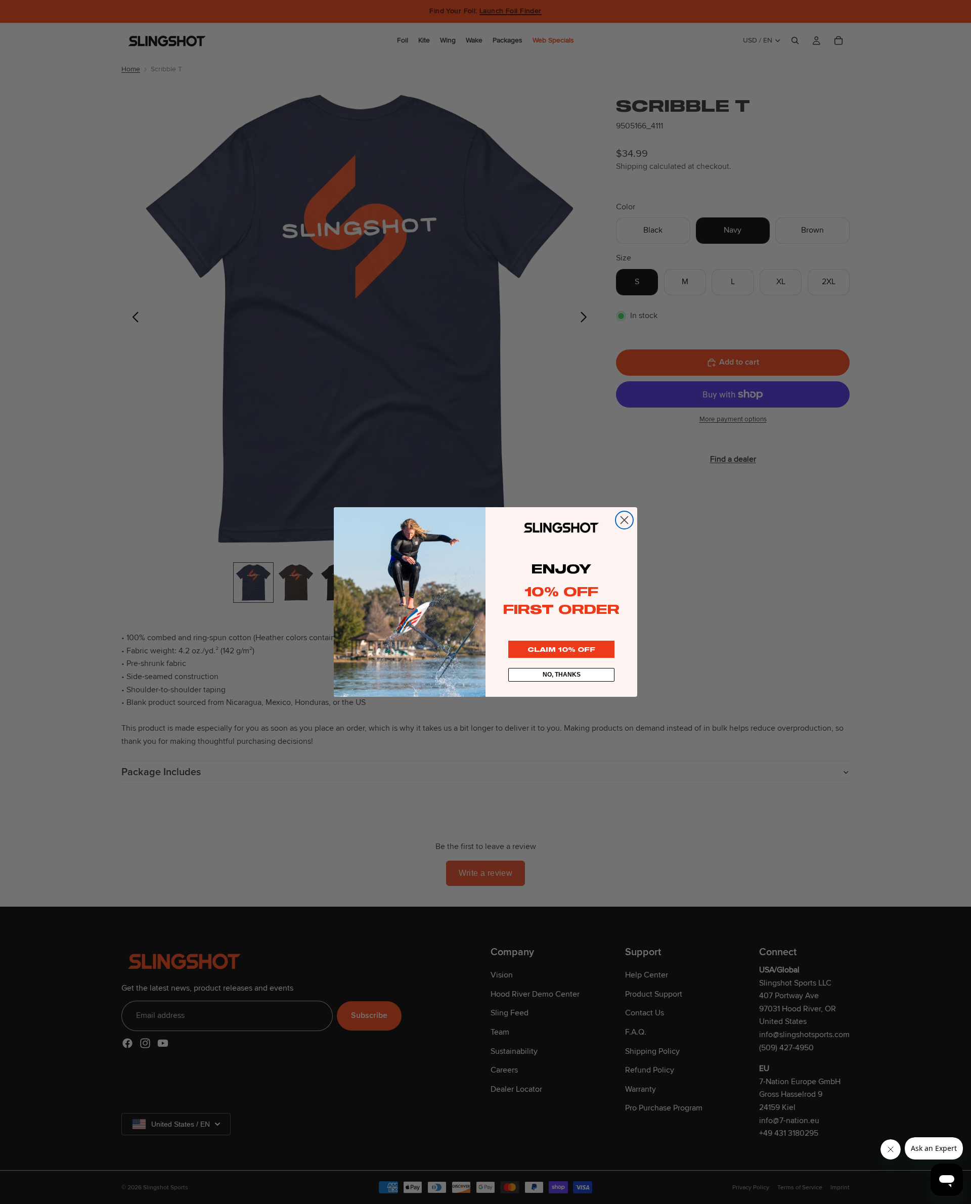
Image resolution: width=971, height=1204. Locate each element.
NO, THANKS (562, 674)
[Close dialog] (624, 520)
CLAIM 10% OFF (561, 649)
